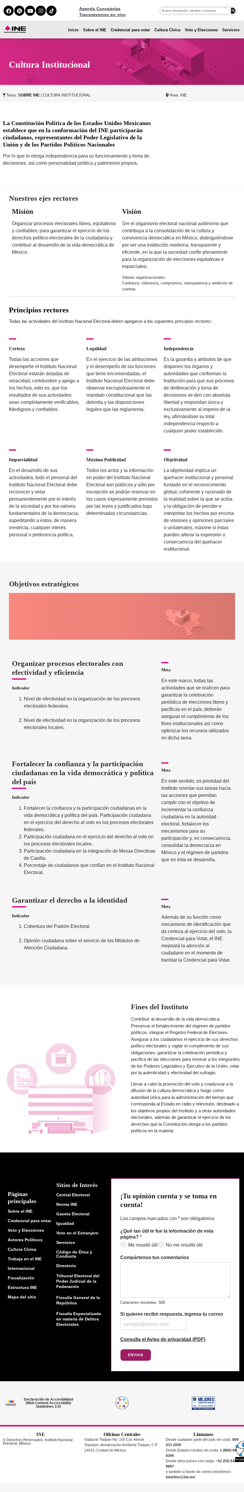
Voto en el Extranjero (77, 1233)
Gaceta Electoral (73, 1213)
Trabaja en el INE (25, 1258)
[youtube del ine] (30, 11)
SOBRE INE (29, 95)
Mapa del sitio (22, 1297)
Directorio (66, 1265)
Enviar (135, 1355)
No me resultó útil (184, 1245)
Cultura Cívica (167, 30)
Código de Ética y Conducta (74, 1254)
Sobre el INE (94, 30)
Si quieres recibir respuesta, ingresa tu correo (171, 1314)
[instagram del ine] (41, 11)
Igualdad (65, 1223)
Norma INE (66, 1204)
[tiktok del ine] (51, 11)
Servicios (231, 30)
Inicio (73, 30)
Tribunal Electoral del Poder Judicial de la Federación (77, 1281)
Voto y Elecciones (201, 30)
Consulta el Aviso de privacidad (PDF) (162, 1339)
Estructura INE (22, 1287)
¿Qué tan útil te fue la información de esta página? (166, 1234)
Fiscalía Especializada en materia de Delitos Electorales (78, 1319)
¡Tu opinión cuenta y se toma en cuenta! (168, 1200)
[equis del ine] (19, 11)
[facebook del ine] (9, 11)
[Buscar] (233, 11)
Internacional (21, 1268)
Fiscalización (21, 1277)
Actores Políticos (25, 1239)
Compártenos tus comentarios (154, 1257)
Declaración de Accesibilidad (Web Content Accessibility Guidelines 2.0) (48, 1403)
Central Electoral (73, 1194)
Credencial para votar (130, 30)
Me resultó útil (143, 1245)
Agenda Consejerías (100, 8)
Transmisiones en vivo (102, 14)
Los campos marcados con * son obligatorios (167, 1218)
